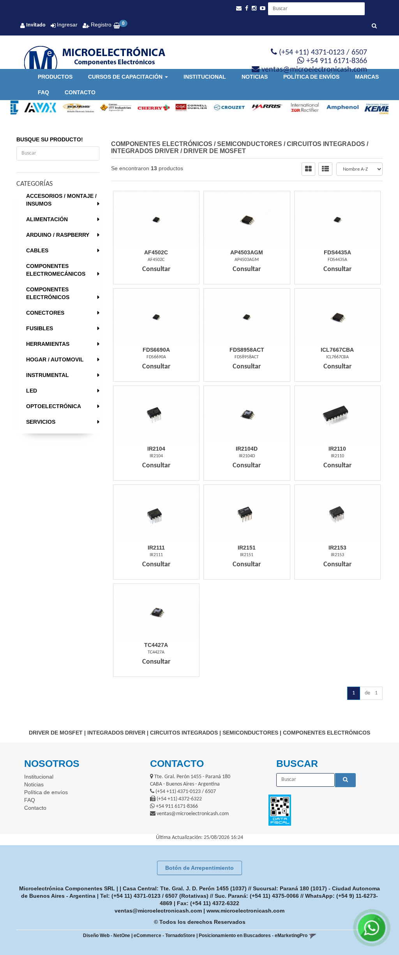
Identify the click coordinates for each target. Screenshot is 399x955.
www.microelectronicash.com (245, 910)
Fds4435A (337, 252)
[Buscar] (374, 26)
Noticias (255, 77)
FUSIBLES (39, 328)
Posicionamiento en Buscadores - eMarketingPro (253, 935)
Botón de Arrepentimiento (199, 868)
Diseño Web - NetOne (106, 935)
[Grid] (308, 169)
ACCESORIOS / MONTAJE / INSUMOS (61, 200)
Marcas (367, 77)
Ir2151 (247, 547)
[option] (29, 107)
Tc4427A (156, 645)
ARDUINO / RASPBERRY (57, 235)
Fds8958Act (247, 350)
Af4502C (156, 252)
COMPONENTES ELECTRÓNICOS (47, 293)
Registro (100, 24)
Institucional (205, 77)
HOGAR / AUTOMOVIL (55, 359)
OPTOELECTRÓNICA (53, 406)
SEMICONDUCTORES (249, 144)
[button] (239, 8)
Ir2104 (156, 449)
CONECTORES (45, 313)
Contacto (80, 92)
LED (31, 391)
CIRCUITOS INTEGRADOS (326, 144)
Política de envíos (311, 77)
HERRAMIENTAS (47, 344)
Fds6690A (156, 350)
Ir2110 (337, 449)
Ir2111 (156, 547)
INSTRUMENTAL (47, 375)
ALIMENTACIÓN (47, 219)
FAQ (43, 92)
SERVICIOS (40, 422)
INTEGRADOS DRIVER (145, 151)
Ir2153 (337, 547)
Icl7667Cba (337, 350)
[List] (325, 169)
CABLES (37, 250)
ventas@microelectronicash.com (158, 910)
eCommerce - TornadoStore (164, 935)
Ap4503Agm (246, 252)
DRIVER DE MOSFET (215, 151)
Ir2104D (247, 449)
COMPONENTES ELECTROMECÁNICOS (55, 270)
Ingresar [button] (67, 24)
